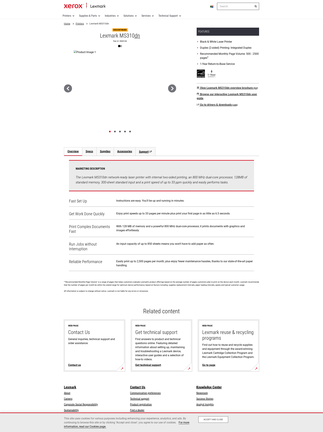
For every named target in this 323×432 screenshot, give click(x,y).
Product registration (141, 404)
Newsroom (202, 393)
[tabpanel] (161, 216)
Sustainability (71, 410)
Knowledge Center (209, 387)
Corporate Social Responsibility (81, 404)
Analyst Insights (205, 404)
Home (84, 5)
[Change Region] (212, 6)
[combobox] (238, 6)
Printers (67, 15)
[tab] (110, 131)
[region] (161, 422)
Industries (110, 15)
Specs (89, 151)
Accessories (124, 151)
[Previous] (68, 88)
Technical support (139, 398)
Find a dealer (137, 410)
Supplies (105, 151)
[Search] (255, 6)
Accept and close (213, 419)
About (67, 393)
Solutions (128, 15)
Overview (73, 151)
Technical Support (168, 15)
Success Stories (204, 398)
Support (144, 151)
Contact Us (137, 387)
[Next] (172, 88)
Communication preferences (145, 393)
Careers (68, 398)
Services (146, 15)
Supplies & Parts (88, 15)
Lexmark (70, 387)
